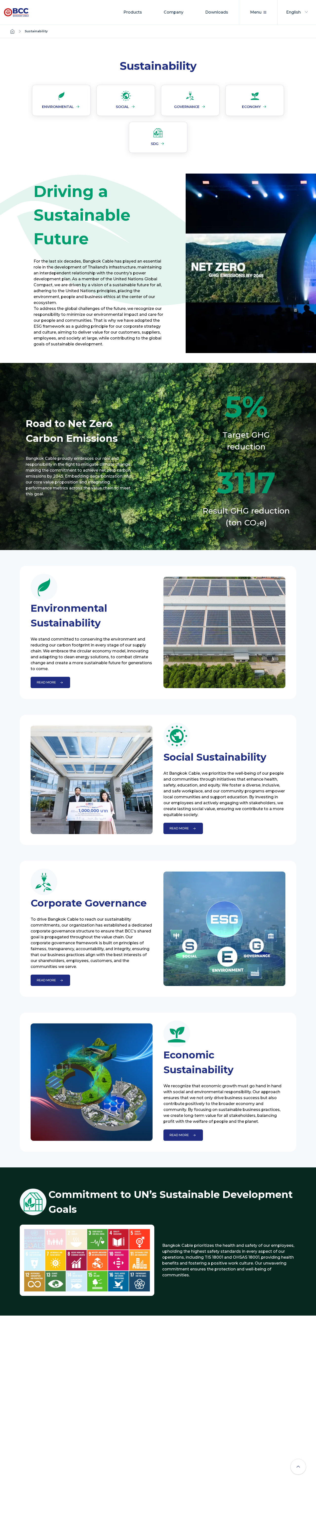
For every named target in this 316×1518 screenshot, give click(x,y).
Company (173, 12)
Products (132, 12)
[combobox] (297, 12)
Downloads (216, 12)
